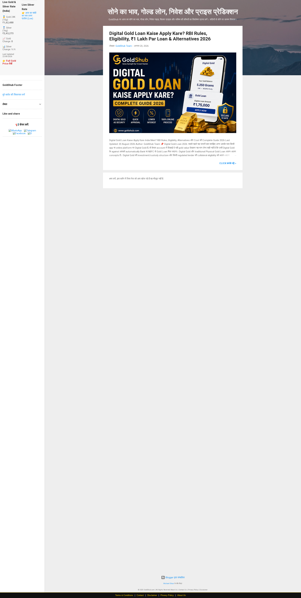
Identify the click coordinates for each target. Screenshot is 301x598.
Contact (140, 595)
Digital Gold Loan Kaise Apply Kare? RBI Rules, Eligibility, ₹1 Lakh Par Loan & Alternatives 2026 (160, 36)
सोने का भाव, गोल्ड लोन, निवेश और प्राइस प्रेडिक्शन (173, 12)
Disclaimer (152, 595)
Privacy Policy (167, 595)
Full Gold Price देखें (9, 62)
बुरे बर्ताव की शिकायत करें (14, 94)
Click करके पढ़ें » (227, 163)
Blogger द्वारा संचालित (175, 577)
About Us (181, 595)
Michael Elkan (168, 583)
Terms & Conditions (124, 595)
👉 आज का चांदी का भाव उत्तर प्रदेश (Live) (29, 15)
